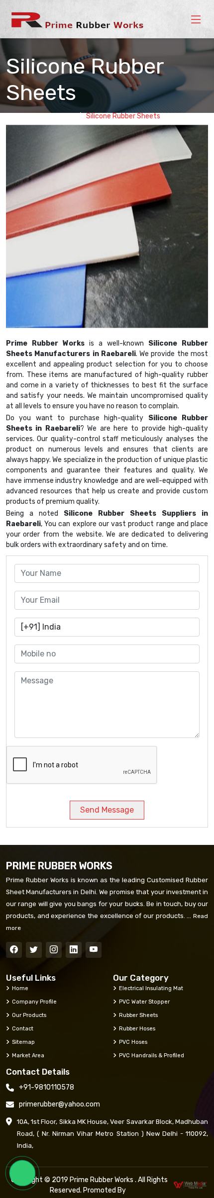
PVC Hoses (133, 1042)
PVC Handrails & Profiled (151, 1055)
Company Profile (34, 1002)
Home (63, 116)
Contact (22, 1028)
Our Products (29, 1015)
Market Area (28, 1055)
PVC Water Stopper (144, 1002)
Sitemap (23, 1042)
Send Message (107, 810)
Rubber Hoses (137, 1028)
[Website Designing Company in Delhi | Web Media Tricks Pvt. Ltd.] (190, 1185)
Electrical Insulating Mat (151, 988)
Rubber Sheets (138, 1015)
